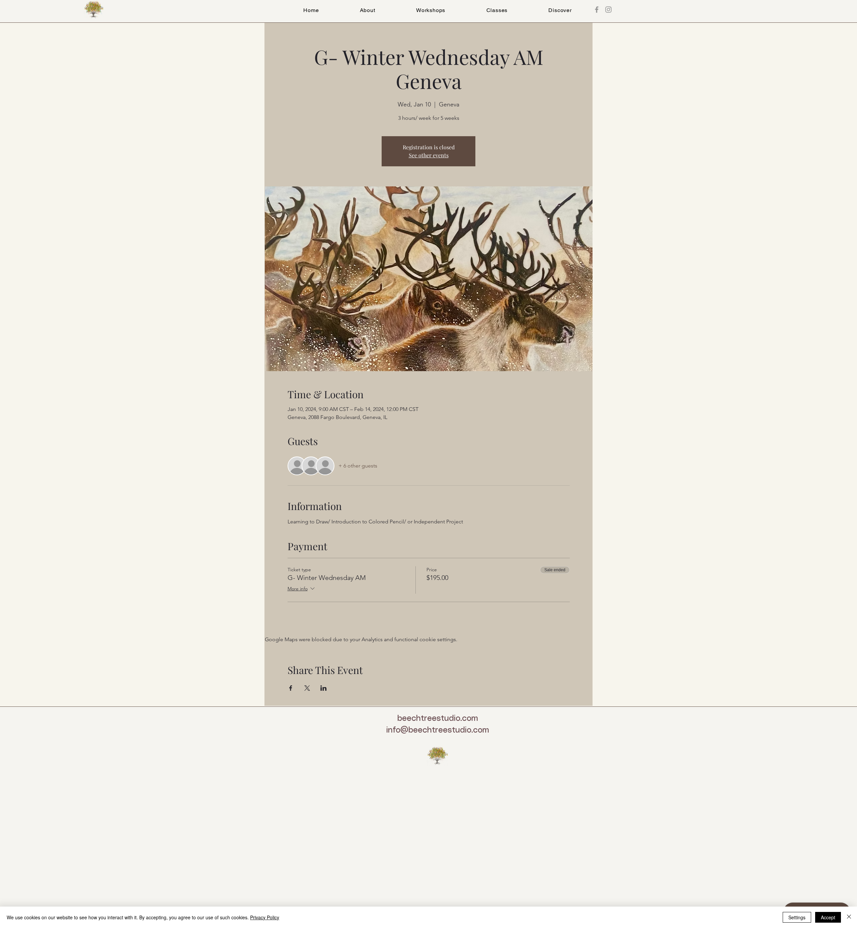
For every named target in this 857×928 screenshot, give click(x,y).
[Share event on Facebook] (291, 688)
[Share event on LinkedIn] (323, 688)
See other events (429, 155)
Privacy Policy (264, 917)
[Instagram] (608, 9)
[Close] (849, 917)
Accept (828, 917)
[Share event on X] (307, 688)
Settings (796, 917)
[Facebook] (597, 9)
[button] (497, 10)
